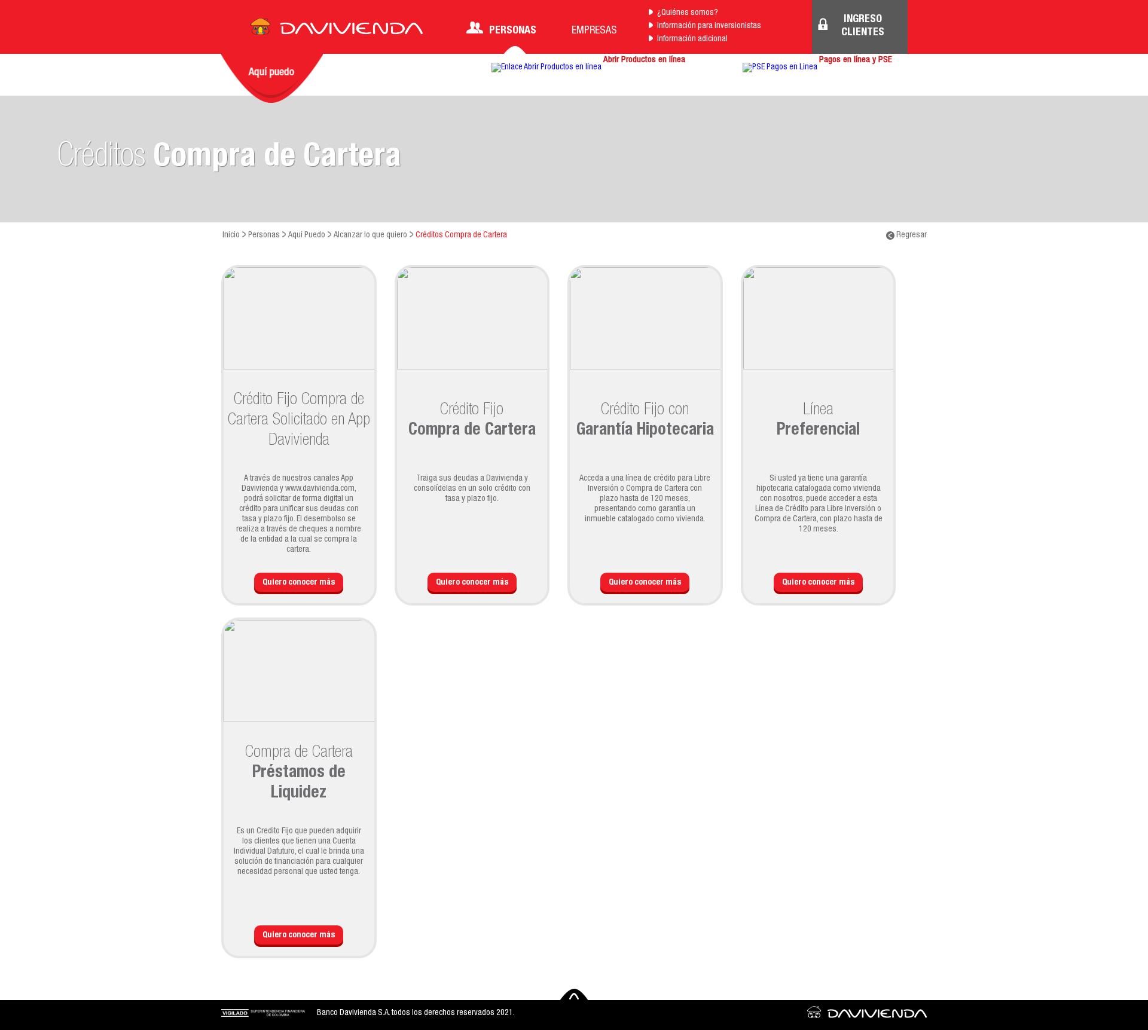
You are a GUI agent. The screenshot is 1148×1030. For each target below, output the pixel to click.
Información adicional (692, 39)
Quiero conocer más (298, 583)
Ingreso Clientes (862, 26)
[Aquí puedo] (272, 78)
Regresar (910, 235)
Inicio (231, 235)
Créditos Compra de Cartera (461, 235)
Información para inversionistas (709, 26)
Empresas (594, 31)
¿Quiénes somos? (687, 13)
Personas (512, 31)
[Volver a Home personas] (337, 30)
